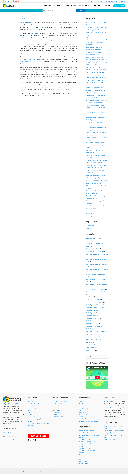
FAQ (80, 410)
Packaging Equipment (92, 310)
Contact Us (31, 421)
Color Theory (90, 246)
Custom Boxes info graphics (86, 430)
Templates (31, 414)
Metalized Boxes (57, 412)
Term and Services (33, 405)
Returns (81, 459)
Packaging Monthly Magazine (94, 326)
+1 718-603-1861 (11, 436)
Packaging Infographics (92, 318)
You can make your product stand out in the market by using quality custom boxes (97, 145)
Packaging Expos (91, 313)
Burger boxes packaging (93, 238)
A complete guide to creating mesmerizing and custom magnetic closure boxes (96, 82)
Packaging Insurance (92, 321)
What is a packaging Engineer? (94, 178)
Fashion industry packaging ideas (95, 289)
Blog (80, 405)
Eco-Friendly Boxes (58, 410)
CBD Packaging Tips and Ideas (94, 243)
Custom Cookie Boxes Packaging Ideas (97, 269)
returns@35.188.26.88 (41, 93)
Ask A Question (83, 419)
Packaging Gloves (91, 315)
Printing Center (90, 334)
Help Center (89, 297)
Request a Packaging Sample (36, 419)
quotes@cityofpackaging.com (116, 1)
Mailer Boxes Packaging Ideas (94, 302)
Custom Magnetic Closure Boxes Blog (96, 284)
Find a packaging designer (86, 408)
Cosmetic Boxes (57, 403)
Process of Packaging (92, 337)
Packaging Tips (90, 329)
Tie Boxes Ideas (90, 347)
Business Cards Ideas (92, 241)
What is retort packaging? (93, 183)
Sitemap (30, 412)
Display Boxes (57, 414)
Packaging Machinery (92, 323)
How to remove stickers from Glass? (96, 180)
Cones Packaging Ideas (92, 248)
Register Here (90, 225)
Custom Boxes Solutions (85, 433)
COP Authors (82, 412)
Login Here (89, 228)
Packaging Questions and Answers (88, 421)
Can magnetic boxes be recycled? (95, 72)
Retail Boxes (56, 408)
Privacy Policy (32, 408)
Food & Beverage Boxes (60, 401)
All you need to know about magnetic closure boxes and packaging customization (96, 42)
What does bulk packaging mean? (95, 175)
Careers (30, 410)
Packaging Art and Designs (93, 305)
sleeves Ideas (90, 342)
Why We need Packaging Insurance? (96, 87)
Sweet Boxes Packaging (93, 344)
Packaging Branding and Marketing (96, 307)
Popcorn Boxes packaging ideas (95, 331)
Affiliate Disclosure (84, 463)
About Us (30, 401)
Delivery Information (33, 403)
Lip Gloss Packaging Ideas (93, 299)
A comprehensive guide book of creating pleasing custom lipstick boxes (95, 107)
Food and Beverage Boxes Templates (96, 292)
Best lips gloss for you (92, 216)
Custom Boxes (83, 461)
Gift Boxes (56, 405)
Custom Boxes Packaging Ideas (95, 251)
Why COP (81, 401)
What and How (90, 350)
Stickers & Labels (58, 416)
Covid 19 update (83, 414)
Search (81, 10)
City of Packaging (54, 471)
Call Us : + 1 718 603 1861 (97, 1)
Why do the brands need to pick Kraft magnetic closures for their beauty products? (96, 35)
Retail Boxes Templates (92, 339)
